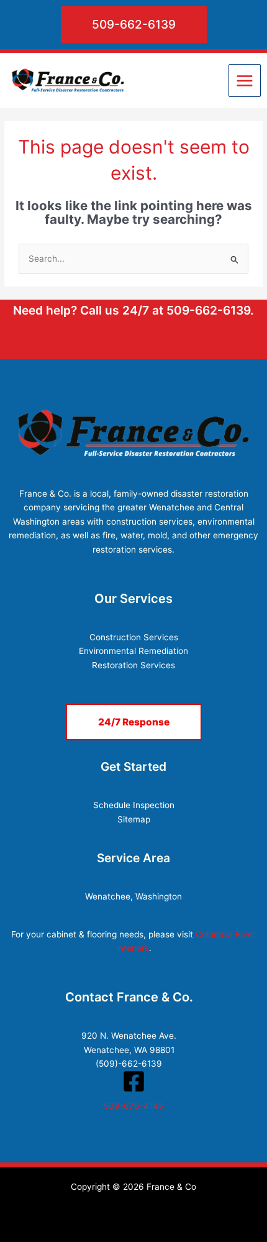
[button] (134, 24)
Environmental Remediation (133, 651)
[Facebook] (133, 1081)
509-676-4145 (133, 1106)
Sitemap (133, 819)
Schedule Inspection (133, 805)
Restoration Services (133, 665)
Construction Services (133, 637)
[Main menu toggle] (245, 80)
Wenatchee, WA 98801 (129, 1050)
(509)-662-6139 (129, 1064)
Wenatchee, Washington (133, 896)
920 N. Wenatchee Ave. (128, 1036)
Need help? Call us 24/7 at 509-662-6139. (133, 310)
